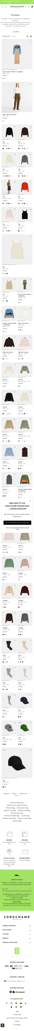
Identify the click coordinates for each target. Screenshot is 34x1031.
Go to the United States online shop (17, 522)
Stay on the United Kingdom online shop (17, 528)
